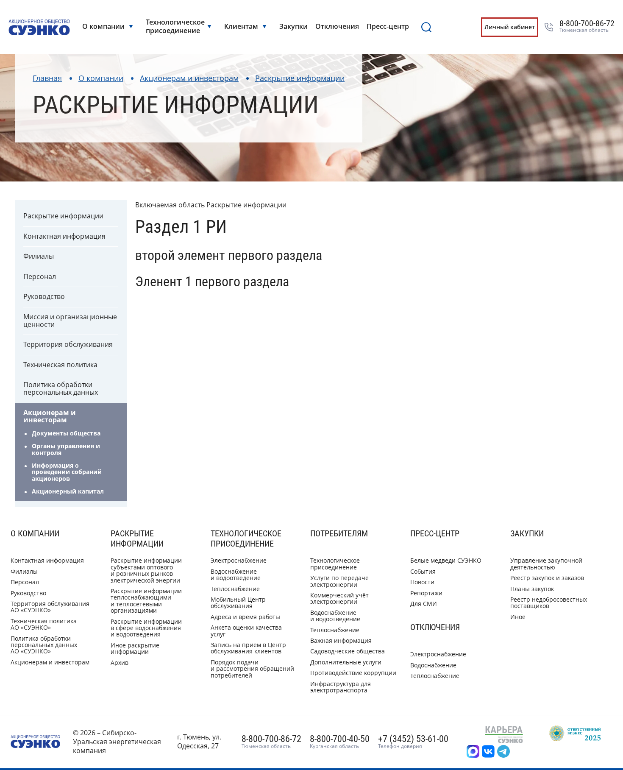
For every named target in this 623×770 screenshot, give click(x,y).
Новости (422, 582)
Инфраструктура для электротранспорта (340, 687)
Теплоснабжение (235, 589)
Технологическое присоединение (174, 26)
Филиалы (38, 256)
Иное (518, 617)
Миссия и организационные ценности (70, 320)
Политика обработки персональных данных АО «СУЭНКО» (44, 645)
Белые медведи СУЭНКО (445, 560)
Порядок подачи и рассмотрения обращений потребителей (252, 668)
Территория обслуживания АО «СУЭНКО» (50, 607)
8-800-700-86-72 (587, 26)
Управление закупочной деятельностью (546, 563)
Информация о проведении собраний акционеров (67, 472)
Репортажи (426, 593)
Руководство (44, 296)
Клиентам (241, 26)
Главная (47, 78)
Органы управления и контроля (66, 449)
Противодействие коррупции (353, 673)
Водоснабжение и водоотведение (236, 574)
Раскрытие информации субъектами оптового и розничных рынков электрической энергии (146, 570)
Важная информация (341, 640)
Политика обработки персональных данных (60, 388)
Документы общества (66, 433)
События (423, 571)
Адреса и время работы (245, 617)
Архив (119, 662)
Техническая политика (60, 364)
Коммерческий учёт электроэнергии (339, 598)
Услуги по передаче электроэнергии (339, 581)
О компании (103, 26)
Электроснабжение (239, 560)
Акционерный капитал (68, 491)
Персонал (39, 276)
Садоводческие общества (347, 651)
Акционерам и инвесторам (189, 78)
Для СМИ (423, 604)
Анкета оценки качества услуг (246, 630)
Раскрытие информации (300, 78)
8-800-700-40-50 (340, 741)
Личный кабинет (509, 27)
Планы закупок (532, 589)
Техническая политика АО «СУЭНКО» (44, 624)
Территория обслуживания (68, 344)
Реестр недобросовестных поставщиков (548, 602)
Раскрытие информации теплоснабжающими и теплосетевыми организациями (146, 600)
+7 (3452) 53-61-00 (413, 741)
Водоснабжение (433, 665)
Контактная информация (64, 236)
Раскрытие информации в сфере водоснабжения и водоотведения (146, 628)
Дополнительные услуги (345, 662)
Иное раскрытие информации (135, 648)
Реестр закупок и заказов (547, 578)
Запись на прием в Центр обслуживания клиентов (248, 648)
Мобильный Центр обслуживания (238, 602)
